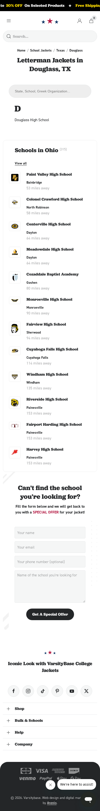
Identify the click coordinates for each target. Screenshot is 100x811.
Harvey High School (44, 449)
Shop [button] (19, 708)
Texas (60, 50)
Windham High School (47, 374)
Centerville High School (48, 224)
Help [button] (19, 732)
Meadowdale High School (50, 249)
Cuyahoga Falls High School (52, 349)
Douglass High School (32, 119)
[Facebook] (13, 691)
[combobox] (50, 91)
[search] (9, 36)
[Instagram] (28, 691)
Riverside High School (47, 399)
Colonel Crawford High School (54, 199)
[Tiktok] (43, 691)
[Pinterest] (57, 691)
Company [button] (24, 744)
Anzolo (52, 803)
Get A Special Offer (50, 614)
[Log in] (79, 21)
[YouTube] (72, 691)
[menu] (9, 21)
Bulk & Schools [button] (29, 720)
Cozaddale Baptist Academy (52, 274)
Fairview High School (46, 324)
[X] (86, 691)
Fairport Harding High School (54, 424)
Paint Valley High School (49, 174)
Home (21, 50)
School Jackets (41, 50)
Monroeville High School (49, 299)
